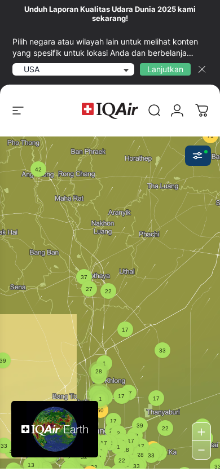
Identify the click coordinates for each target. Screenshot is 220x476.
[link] (154, 110)
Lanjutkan (165, 69)
